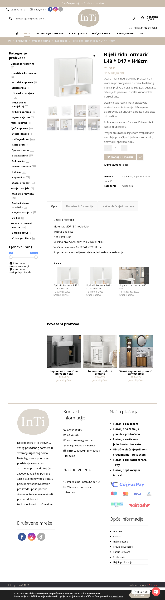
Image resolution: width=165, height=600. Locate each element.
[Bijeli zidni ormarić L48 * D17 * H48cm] (68, 275)
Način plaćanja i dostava (118, 206)
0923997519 (74, 430)
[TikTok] (60, 9)
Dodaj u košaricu (122, 157)
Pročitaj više (58, 386)
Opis (54, 206)
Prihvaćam (139, 594)
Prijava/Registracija (145, 27)
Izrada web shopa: (137, 585)
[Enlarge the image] (94, 56)
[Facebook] (50, 9)
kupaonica (127, 176)
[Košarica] (142, 18)
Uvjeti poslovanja (122, 562)
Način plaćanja (120, 541)
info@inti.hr (73, 435)
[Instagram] (55, 9)
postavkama (117, 596)
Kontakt (117, 536)
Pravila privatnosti (123, 546)
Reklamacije (119, 557)
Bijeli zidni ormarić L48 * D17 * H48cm (66, 287)
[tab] (54, 206)
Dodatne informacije (79, 206)
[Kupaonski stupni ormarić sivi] (134, 275)
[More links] (141, 33)
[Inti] (9, 40)
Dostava (117, 531)
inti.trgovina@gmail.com (80, 440)
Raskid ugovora (121, 551)
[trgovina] (88, 18)
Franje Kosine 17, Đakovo (81, 445)
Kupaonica (127, 185)
